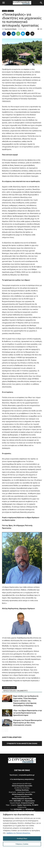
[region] (22, 829)
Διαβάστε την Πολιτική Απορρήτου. (18, 833)
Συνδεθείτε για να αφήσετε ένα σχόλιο (22, 743)
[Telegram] (23, 34)
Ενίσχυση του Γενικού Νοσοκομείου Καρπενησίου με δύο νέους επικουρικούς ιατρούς (27, 722)
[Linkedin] (13, 34)
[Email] (28, 34)
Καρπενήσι (10, 11)
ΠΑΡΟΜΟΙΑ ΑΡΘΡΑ (9, 688)
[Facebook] (4, 34)
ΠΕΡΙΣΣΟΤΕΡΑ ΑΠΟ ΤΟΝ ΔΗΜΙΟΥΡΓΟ (15, 691)
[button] (3, 3)
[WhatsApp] (18, 34)
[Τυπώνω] (32, 34)
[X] (9, 34)
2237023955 (18, 809)
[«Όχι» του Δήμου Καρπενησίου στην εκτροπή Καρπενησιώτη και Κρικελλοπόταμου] (7, 712)
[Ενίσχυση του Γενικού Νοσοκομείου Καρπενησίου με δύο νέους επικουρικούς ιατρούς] (7, 722)
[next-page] (6, 730)
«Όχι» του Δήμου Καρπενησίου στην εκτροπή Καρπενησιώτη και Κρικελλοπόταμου (27, 712)
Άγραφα (4, 11)
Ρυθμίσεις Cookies (22, 844)
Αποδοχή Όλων (22, 838)
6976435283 (30, 809)
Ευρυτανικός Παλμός (10, 29)
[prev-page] (3, 730)
